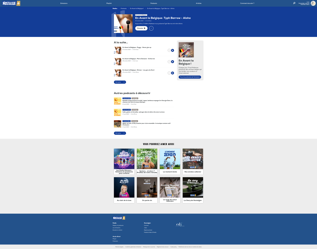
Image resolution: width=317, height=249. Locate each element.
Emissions (63, 3)
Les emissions (116, 227)
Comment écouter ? (247, 3)
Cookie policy (173, 247)
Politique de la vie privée (149, 247)
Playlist (109, 3)
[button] (120, 82)
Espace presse (148, 230)
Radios (115, 8)
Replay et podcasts (118, 225)
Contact (146, 225)
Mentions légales (119, 247)
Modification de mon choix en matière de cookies (190, 247)
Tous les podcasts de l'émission (190, 77)
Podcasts (153, 3)
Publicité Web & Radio (150, 232)
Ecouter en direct (117, 230)
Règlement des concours (162, 247)
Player (114, 238)
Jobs (145, 227)
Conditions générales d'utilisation (133, 247)
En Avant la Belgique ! (137, 8)
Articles (198, 3)
